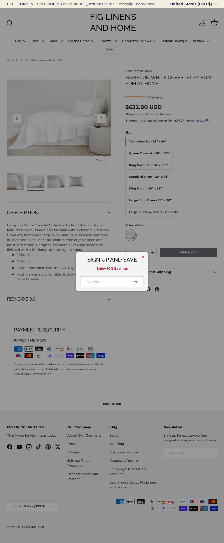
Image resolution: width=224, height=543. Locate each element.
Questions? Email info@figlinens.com (119, 4)
